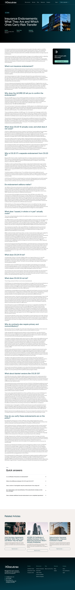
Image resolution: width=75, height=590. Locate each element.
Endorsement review (31, 570)
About (64, 568)
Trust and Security (66, 570)
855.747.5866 (8, 578)
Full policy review (30, 572)
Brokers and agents (40, 576)
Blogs (55, 568)
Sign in (56, 2)
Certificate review (30, 568)
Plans (38, 2)
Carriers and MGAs (39, 574)
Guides (55, 570)
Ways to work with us (49, 568)
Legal (64, 572)
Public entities (39, 572)
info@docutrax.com (10, 576)
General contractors (40, 568)
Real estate (38, 570)
